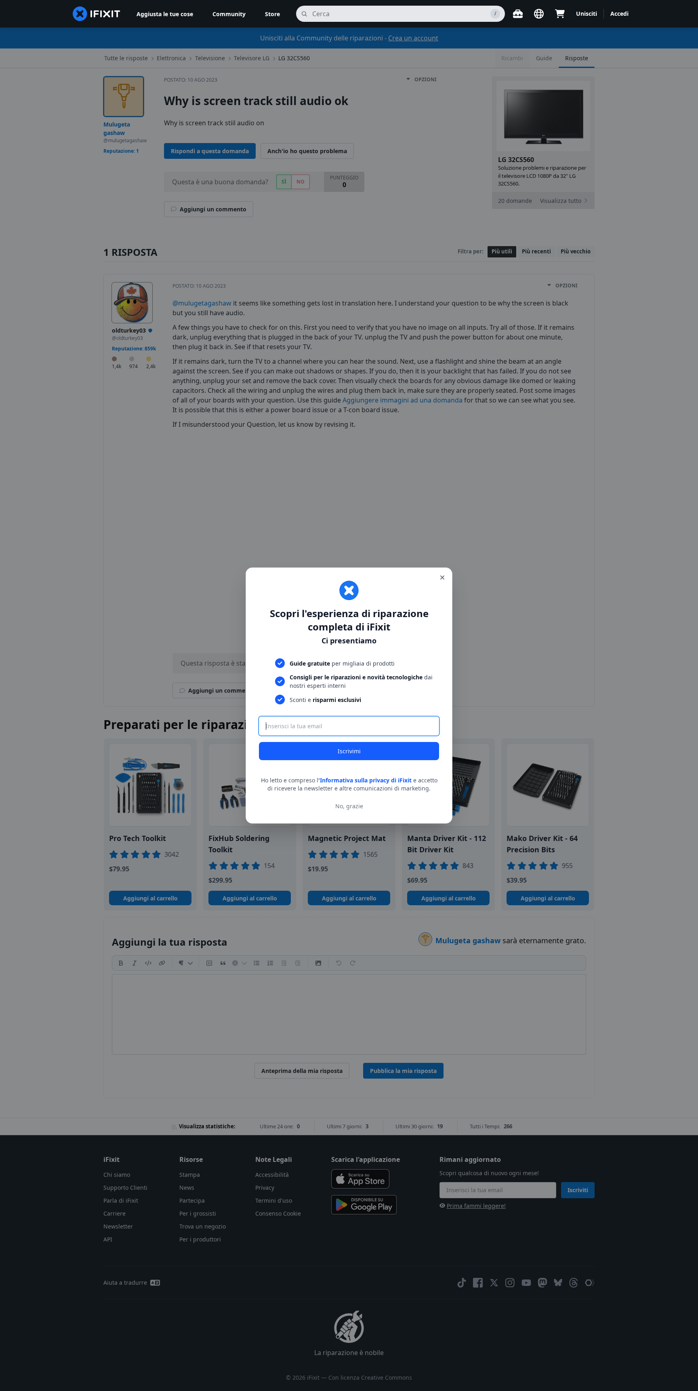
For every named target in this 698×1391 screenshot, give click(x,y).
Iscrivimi (349, 751)
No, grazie (349, 806)
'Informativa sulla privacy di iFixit (365, 780)
